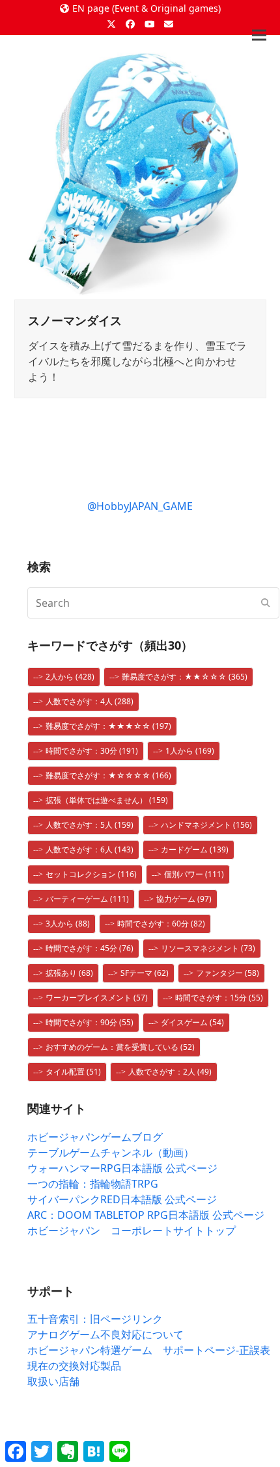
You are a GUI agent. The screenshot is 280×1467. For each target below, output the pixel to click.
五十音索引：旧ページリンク (95, 1319)
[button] (259, 35)
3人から (68, 923)
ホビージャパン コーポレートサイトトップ (131, 1230)
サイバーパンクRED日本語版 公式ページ (122, 1199)
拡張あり (69, 972)
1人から (189, 750)
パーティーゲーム (87, 898)
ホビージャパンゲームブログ (95, 1137)
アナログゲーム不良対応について (105, 1334)
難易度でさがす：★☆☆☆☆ (108, 775)
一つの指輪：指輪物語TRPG (92, 1184)
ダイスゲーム (192, 1022)
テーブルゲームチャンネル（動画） (110, 1152)
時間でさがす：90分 (89, 1022)
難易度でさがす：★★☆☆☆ (184, 676)
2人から (70, 676)
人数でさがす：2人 (170, 1071)
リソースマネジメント (208, 948)
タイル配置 (73, 1071)
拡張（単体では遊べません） (107, 800)
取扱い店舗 (53, 1381)
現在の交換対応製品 (74, 1366)
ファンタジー (227, 972)
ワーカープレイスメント (97, 997)
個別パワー (194, 874)
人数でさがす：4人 (89, 701)
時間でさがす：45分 (89, 948)
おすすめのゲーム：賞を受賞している (120, 1046)
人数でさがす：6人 (89, 849)
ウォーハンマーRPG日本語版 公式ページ (122, 1168)
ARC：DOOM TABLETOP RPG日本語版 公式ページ (145, 1215)
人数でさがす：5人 (89, 824)
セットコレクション (91, 874)
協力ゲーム (184, 898)
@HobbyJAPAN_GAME (140, 506)
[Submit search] (265, 602)
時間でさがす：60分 (161, 923)
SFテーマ (144, 972)
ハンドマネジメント (206, 824)
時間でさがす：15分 (219, 997)
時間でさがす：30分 (92, 750)
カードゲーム (195, 849)
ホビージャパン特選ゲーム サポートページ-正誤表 (148, 1350)
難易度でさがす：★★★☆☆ (108, 726)
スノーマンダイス (75, 320)
